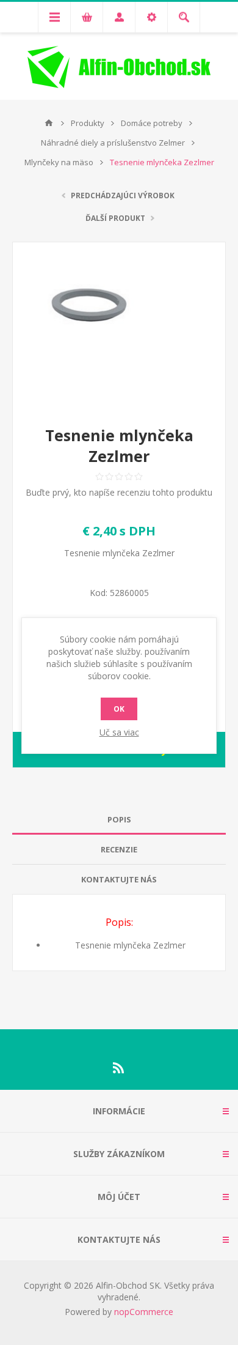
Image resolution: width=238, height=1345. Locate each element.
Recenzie (119, 849)
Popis (119, 819)
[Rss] (119, 1068)
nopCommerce (143, 1311)
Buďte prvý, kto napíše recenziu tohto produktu (119, 492)
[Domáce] (49, 123)
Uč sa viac (119, 732)
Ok (119, 709)
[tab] (119, 820)
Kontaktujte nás (119, 879)
